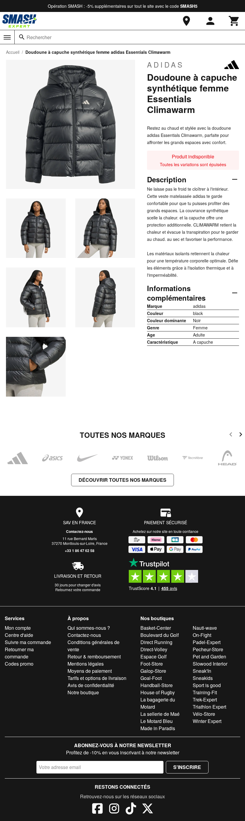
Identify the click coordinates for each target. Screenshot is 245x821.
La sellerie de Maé (160, 713)
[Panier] (234, 21)
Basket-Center (155, 627)
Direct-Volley (153, 649)
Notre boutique (83, 692)
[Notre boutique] (186, 21)
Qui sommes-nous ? (89, 627)
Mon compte (18, 627)
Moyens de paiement (90, 670)
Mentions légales (86, 663)
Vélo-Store (204, 713)
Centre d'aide (19, 635)
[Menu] (7, 37)
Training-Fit (205, 692)
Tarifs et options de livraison (97, 678)
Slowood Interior (210, 663)
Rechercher (39, 37)
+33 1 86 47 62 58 (79, 550)
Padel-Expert (206, 642)
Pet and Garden (209, 656)
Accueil (12, 52)
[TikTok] (131, 809)
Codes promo (19, 663)
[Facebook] (97, 809)
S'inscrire (187, 767)
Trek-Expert (205, 699)
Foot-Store (151, 663)
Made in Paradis (157, 728)
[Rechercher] (21, 37)
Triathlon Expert (209, 706)
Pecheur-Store (208, 649)
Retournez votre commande (77, 589)
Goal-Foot (151, 678)
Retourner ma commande (19, 653)
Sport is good (207, 685)
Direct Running (156, 642)
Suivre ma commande (28, 642)
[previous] (230, 435)
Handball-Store (156, 685)
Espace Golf (153, 656)
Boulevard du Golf (159, 635)
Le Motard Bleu (156, 721)
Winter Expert (207, 721)
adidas (165, 64)
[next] (240, 435)
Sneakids (203, 678)
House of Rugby (157, 692)
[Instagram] (114, 809)
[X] (148, 809)
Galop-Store (153, 670)
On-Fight (202, 635)
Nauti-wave (205, 627)
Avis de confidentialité (91, 685)
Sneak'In (202, 670)
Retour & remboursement (94, 656)
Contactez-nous (79, 531)
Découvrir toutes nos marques (122, 479)
